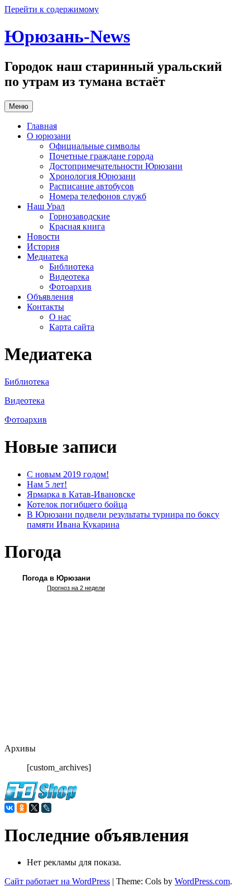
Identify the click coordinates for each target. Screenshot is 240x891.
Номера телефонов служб (97, 196)
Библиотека (71, 266)
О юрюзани (49, 136)
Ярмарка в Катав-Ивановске (81, 494)
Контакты (45, 307)
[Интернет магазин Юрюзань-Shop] (40, 797)
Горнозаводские (79, 216)
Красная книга (77, 226)
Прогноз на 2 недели (76, 588)
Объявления (50, 296)
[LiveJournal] (46, 808)
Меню (18, 106)
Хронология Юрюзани (92, 176)
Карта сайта (71, 327)
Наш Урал (46, 206)
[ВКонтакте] (9, 808)
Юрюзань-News (67, 36)
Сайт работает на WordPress (57, 881)
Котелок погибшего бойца (77, 504)
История (43, 246)
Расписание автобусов (91, 186)
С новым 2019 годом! (68, 474)
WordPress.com (202, 881)
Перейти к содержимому (51, 9)
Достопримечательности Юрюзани (116, 166)
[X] (34, 808)
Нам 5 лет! (47, 484)
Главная (42, 126)
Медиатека (47, 256)
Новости (43, 236)
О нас (60, 317)
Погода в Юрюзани (56, 578)
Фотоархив (70, 286)
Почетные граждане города (101, 156)
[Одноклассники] (22, 808)
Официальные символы (94, 146)
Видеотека (69, 276)
